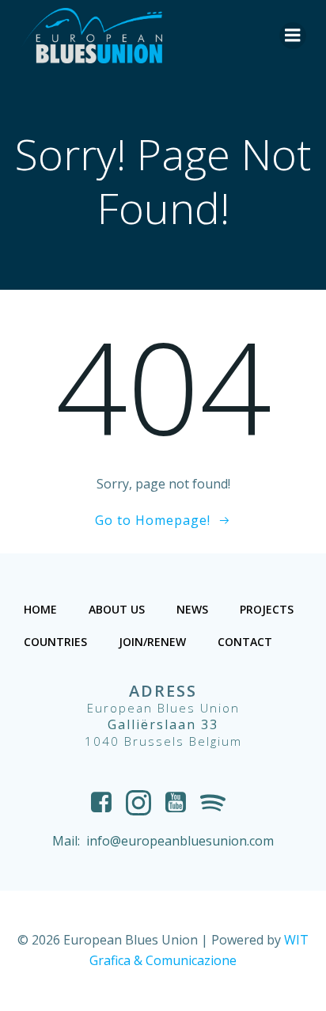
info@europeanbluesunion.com (180, 840)
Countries (55, 641)
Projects (267, 609)
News (192, 609)
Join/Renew (152, 641)
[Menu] (292, 35)
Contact (245, 641)
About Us (117, 609)
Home (40, 609)
